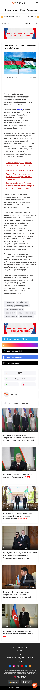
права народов (11, 316)
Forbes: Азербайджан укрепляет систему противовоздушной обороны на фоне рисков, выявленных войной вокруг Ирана (20, 167)
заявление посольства (26, 313)
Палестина (10, 302)
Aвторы (15, 10)
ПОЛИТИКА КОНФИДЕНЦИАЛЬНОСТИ (20, 658)
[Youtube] (22, 666)
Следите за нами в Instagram (15, 345)
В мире (22, 10)
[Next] (38, 17)
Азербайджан (22, 302)
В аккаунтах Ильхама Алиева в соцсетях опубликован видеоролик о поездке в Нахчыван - (20, 185)
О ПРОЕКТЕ (20, 661)
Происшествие (32, 10)
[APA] (20, 677)
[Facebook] (10, 666)
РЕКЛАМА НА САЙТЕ (20, 647)
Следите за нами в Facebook (15, 357)
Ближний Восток (26, 316)
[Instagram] (14, 666)
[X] (18, 666)
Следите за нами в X (13, 363)
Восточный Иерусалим (14, 309)
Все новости (6, 10)
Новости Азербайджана (12, 16)
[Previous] (2, 17)
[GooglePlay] (13, 682)
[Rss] (30, 666)
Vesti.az (19, 110)
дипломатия (10, 313)
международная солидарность (17, 306)
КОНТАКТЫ (20, 651)
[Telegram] (26, 666)
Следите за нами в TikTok (14, 351)
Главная (27, 23)
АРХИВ (20, 654)
